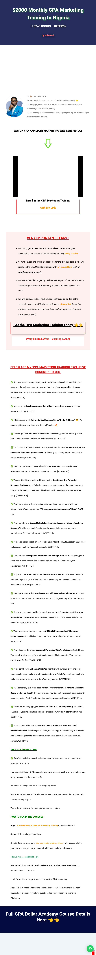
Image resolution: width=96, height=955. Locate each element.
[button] (90, 948)
